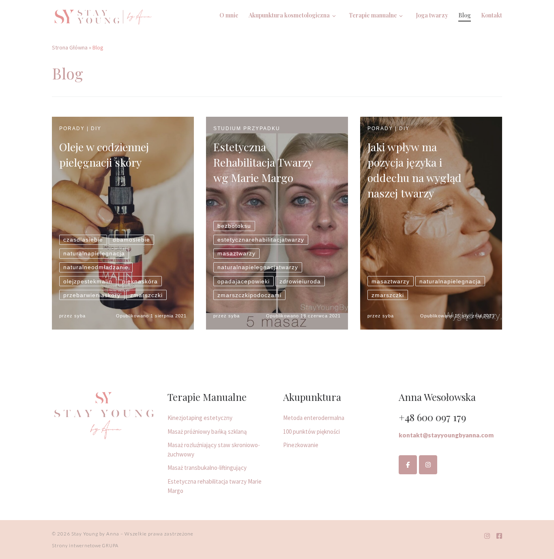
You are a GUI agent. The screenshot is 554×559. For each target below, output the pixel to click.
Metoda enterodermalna (313, 418)
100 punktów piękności (311, 431)
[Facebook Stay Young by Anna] (408, 464)
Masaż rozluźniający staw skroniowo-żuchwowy (213, 449)
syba (80, 315)
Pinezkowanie (300, 445)
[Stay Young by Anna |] (102, 15)
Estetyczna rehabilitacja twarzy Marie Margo (214, 486)
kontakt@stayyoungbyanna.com (446, 435)
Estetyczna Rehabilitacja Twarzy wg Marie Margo (263, 162)
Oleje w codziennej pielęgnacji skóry (104, 154)
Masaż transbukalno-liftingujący (207, 467)
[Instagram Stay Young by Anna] (428, 464)
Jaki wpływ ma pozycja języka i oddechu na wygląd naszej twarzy (414, 169)
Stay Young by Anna (95, 534)
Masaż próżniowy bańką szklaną (207, 431)
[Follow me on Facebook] (499, 536)
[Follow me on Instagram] (487, 536)
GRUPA (110, 545)
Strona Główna (70, 47)
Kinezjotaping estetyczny (199, 418)
